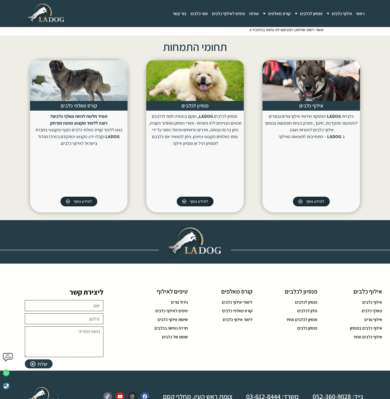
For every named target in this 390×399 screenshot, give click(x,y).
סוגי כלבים (199, 13)
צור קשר (179, 13)
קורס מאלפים (279, 13)
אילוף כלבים (342, 13)
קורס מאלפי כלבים (79, 105)
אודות (254, 13)
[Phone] (6, 386)
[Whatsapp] (6, 372)
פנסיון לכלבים (311, 13)
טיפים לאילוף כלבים (228, 13)
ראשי (360, 13)
